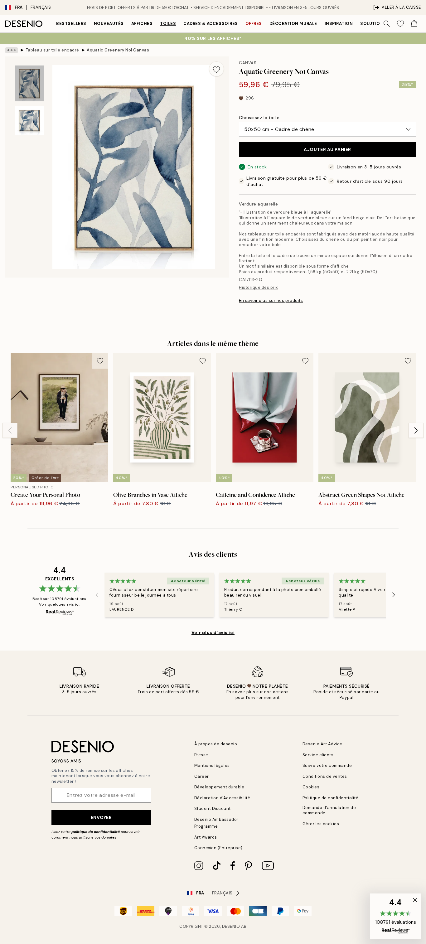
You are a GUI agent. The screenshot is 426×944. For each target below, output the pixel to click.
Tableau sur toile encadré (52, 50)
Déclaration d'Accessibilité (222, 798)
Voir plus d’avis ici (213, 632)
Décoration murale (293, 23)
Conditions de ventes (325, 776)
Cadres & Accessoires (210, 23)
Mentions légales (212, 765)
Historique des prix (258, 287)
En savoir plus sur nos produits (271, 300)
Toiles (168, 23)
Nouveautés (109, 23)
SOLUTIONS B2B (378, 23)
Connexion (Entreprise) (218, 847)
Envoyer (101, 817)
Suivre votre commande (327, 765)
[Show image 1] (29, 83)
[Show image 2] (29, 120)
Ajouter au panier (327, 149)
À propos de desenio (215, 744)
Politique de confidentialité (331, 798)
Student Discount (212, 808)
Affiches (141, 23)
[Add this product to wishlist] (216, 68)
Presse (201, 755)
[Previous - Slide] (9, 430)
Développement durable (219, 787)
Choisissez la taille (259, 117)
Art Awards (205, 837)
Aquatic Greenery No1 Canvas (118, 50)
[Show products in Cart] (414, 23)
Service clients (318, 755)
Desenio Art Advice (322, 744)
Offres (253, 23)
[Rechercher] (387, 23)
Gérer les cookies (321, 823)
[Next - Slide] (416, 430)
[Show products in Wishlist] (400, 23)
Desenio (231, 926)
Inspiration (339, 23)
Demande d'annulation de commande (329, 810)
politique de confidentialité (95, 831)
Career (201, 776)
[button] (395, 916)
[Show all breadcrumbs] (11, 50)
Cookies (311, 787)
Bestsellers (71, 23)
